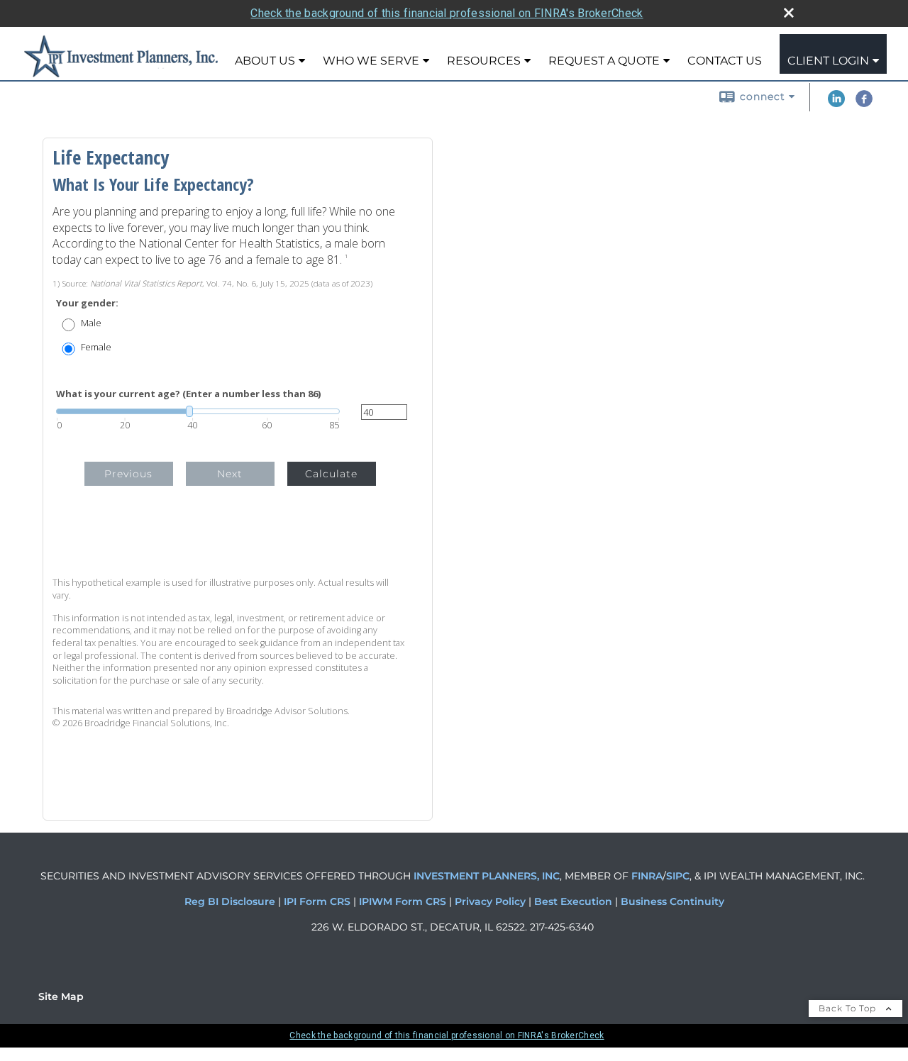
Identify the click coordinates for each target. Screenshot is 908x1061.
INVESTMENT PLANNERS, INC (487, 876)
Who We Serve (371, 60)
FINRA (646, 876)
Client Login (828, 60)
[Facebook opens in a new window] (864, 103)
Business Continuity (672, 901)
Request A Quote (604, 60)
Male (91, 323)
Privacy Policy (491, 901)
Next (230, 473)
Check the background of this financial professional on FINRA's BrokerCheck (446, 13)
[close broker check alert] (788, 12)
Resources (484, 60)
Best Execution (573, 901)
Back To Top (849, 1008)
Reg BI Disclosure (231, 901)
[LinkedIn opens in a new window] (836, 103)
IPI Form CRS (318, 901)
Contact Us (724, 60)
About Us (265, 60)
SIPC (678, 876)
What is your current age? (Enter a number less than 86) (188, 394)
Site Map (61, 996)
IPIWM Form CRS (404, 901)
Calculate (331, 473)
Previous (128, 473)
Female (96, 347)
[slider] (198, 411)
